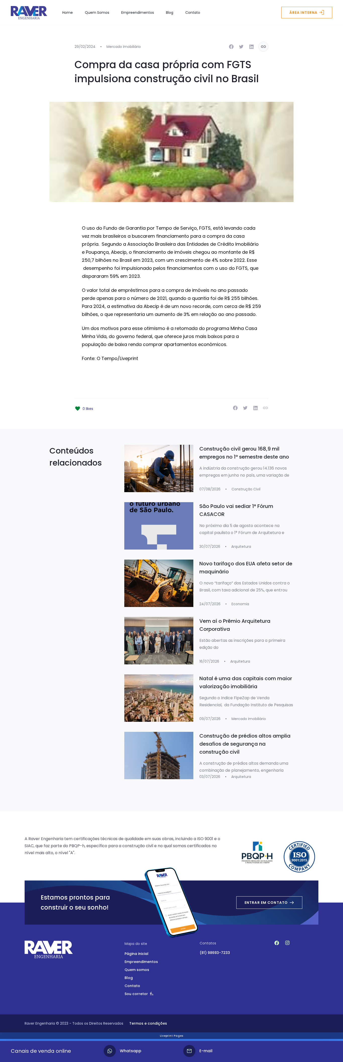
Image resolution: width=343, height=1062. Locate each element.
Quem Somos (97, 12)
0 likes (88, 408)
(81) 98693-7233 (215, 952)
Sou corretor (136, 993)
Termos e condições (148, 1023)
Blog (169, 12)
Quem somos (137, 969)
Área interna (303, 12)
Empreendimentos (137, 12)
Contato (192, 12)
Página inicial (136, 953)
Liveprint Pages (171, 1036)
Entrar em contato (266, 902)
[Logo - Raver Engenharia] (29, 12)
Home (67, 12)
